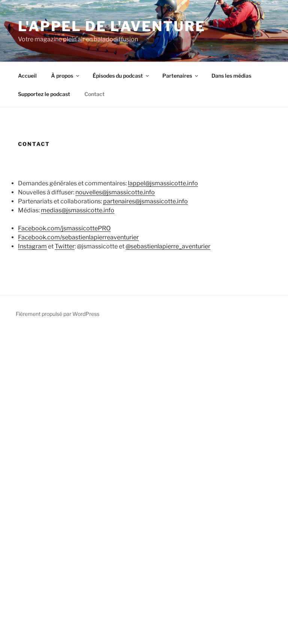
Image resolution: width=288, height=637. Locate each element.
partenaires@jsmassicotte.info (145, 201)
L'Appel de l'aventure (111, 26)
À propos (62, 75)
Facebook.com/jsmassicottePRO (64, 228)
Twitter (65, 246)
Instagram (32, 246)
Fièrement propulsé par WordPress (57, 314)
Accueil (27, 75)
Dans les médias (231, 75)
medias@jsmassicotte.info (77, 210)
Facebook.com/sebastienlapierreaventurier (78, 237)
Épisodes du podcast (118, 75)
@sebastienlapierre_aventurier (168, 246)
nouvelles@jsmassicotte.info (115, 192)
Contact (94, 94)
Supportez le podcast (44, 94)
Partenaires (177, 75)
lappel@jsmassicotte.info (163, 183)
